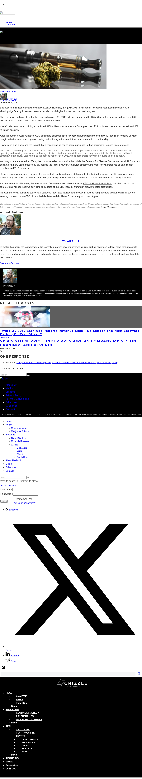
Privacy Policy (14, 395)
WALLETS (26, 748)
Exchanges (22, 448)
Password (5, 494)
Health (9, 424)
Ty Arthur (12, 99)
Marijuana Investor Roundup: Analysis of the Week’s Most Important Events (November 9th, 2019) (67, 362)
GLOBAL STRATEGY (27, 713)
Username (6, 489)
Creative (10, 391)
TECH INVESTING (26, 732)
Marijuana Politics (20, 431)
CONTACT (12, 768)
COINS (25, 745)
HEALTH (10, 693)
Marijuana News (8, 91)
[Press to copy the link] (138, 674)
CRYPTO (21, 736)
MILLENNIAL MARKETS (29, 719)
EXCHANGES (28, 742)
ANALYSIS (21, 696)
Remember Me (24, 499)
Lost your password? (24, 503)
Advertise (11, 402)
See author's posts (9, 263)
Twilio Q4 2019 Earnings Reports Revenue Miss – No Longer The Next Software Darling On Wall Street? (70, 332)
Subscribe (11, 25)
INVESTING (12, 709)
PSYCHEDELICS (25, 716)
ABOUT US (12, 758)
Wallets (20, 454)
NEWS (19, 699)
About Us (11, 384)
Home (9, 421)
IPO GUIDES (23, 729)
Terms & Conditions (17, 398)
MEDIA (9, 761)
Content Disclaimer (109, 207)
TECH (9, 726)
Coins (19, 451)
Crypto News (23, 457)
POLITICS (21, 703)
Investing (4, 337)
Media (9, 388)
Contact (10, 409)
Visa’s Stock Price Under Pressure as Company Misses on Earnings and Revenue (68, 343)
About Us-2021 (13, 460)
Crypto (14, 444)
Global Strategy (18, 438)
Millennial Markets (20, 441)
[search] (28, 375)
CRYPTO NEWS (29, 739)
